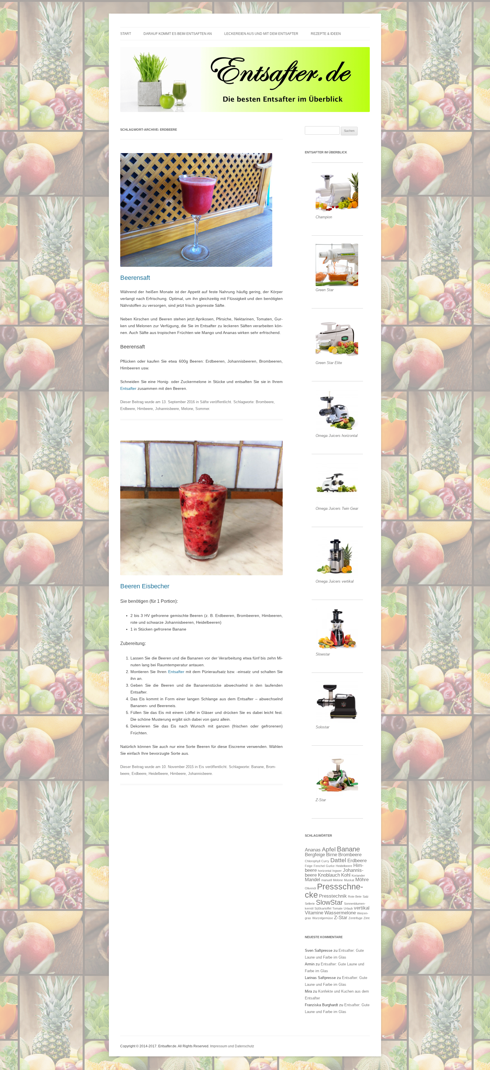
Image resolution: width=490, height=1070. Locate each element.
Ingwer (337, 870)
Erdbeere (127, 409)
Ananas (313, 850)
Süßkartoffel (322, 908)
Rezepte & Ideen (326, 34)
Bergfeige (315, 854)
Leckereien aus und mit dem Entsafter (261, 34)
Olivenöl (310, 888)
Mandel (312, 879)
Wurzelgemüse (322, 918)
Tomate (337, 908)
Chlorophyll (312, 861)
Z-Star (340, 917)
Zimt (366, 918)
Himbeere (145, 409)
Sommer (202, 409)
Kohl (345, 875)
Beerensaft (135, 277)
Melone (187, 409)
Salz (366, 896)
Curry (325, 861)
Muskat (349, 880)
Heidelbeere (158, 773)
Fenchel (319, 866)
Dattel (338, 860)
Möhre (362, 879)
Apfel (329, 849)
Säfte (204, 402)
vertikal (361, 908)
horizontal (324, 870)
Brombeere (265, 402)
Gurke (330, 866)
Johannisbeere (167, 409)
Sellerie (310, 903)
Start (125, 34)
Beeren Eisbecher (144, 586)
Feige (308, 866)
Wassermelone (340, 912)
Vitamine (314, 912)
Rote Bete (355, 896)
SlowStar (329, 902)
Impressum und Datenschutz (232, 1046)
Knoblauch (329, 875)
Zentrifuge (355, 918)
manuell (326, 880)
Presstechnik (333, 896)
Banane (257, 767)
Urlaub (348, 908)
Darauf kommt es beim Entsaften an (177, 34)
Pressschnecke (334, 890)
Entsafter (128, 388)
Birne (331, 854)
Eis (201, 767)
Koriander (358, 875)
